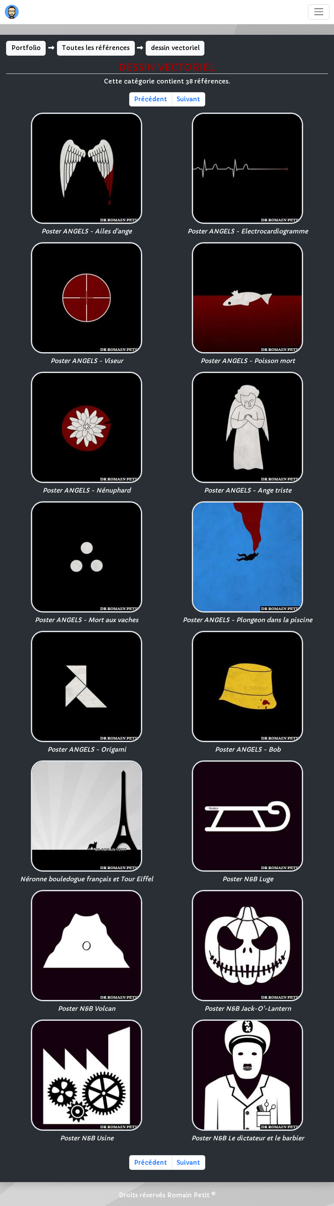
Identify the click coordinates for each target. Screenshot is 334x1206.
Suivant (188, 99)
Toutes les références (96, 48)
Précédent (150, 99)
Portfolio (26, 48)
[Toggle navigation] (318, 12)
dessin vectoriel (175, 48)
